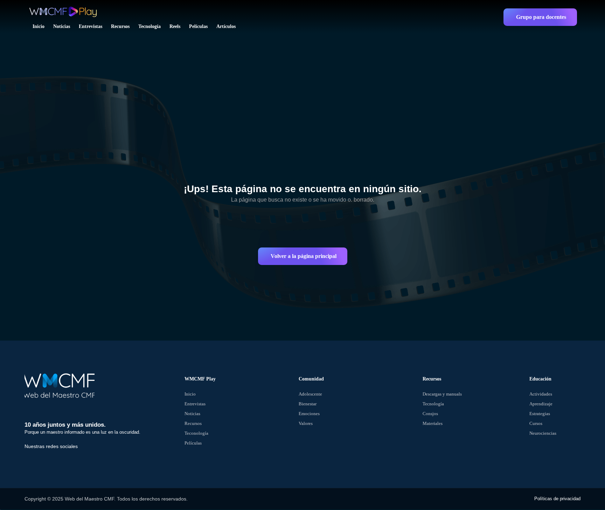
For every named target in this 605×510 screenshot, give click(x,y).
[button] (540, 17)
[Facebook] (27, 455)
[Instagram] (49, 455)
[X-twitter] (38, 455)
